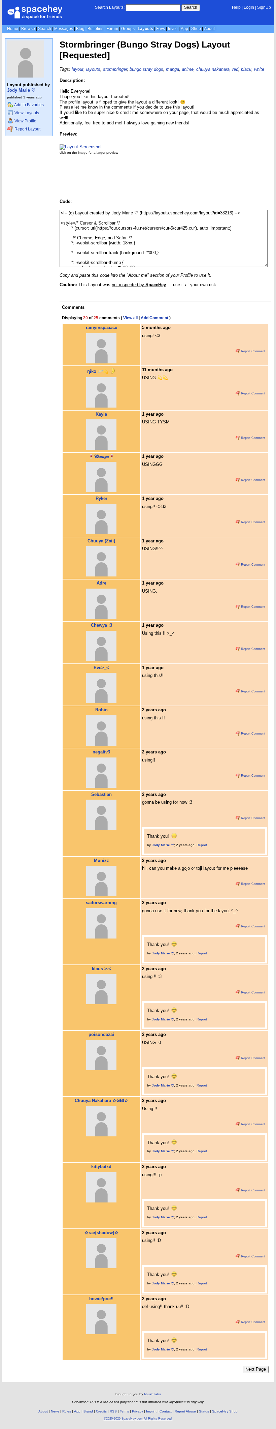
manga (172, 69)
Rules (66, 1411)
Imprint (151, 1411)
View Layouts (26, 113)
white (259, 69)
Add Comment (154, 318)
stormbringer (115, 69)
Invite (173, 28)
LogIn (249, 7)
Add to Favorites (28, 104)
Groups (128, 28)
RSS (113, 1411)
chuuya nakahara (213, 69)
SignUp (264, 7)
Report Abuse (185, 1411)
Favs (160, 28)
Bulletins (95, 28)
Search (190, 7)
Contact (166, 1411)
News (55, 1411)
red (235, 69)
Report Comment (252, 351)
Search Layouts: (110, 7)
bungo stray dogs (146, 69)
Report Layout (26, 129)
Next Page (255, 1369)
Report (202, 845)
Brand (88, 1411)
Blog (80, 28)
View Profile (24, 121)
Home (12, 28)
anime (188, 69)
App (184, 28)
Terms (124, 1411)
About (209, 28)
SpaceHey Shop (225, 1411)
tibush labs (152, 1394)
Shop (196, 28)
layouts (93, 69)
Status (204, 1411)
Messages (63, 28)
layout (77, 69)
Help (236, 7)
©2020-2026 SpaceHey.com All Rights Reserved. (138, 1418)
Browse (28, 28)
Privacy (137, 1411)
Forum (112, 28)
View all (130, 318)
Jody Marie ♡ (21, 90)
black (246, 69)
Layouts (145, 28)
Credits (101, 1411)
